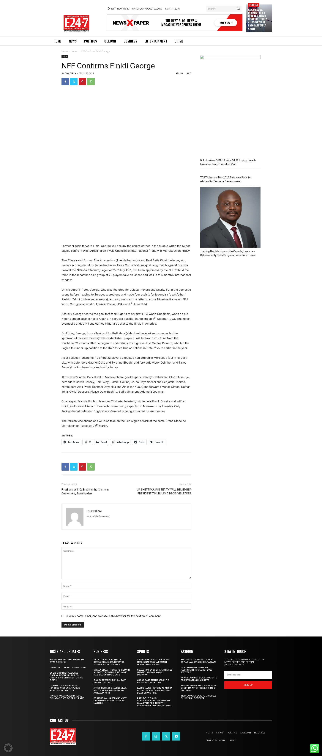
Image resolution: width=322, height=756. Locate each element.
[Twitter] (74, 81)
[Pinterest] (82, 81)
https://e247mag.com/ (98, 516)
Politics (253, 4)
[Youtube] (176, 736)
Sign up (248, 685)
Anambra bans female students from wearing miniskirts (199, 679)
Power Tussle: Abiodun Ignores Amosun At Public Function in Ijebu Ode (65, 688)
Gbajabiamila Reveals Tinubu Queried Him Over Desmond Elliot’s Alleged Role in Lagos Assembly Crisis (257, 19)
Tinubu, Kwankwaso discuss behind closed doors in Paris (67, 697)
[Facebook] (65, 81)
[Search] (238, 9)
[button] (8, 748)
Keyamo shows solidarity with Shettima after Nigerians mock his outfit (199, 688)
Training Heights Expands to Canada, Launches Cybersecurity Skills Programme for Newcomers (228, 253)
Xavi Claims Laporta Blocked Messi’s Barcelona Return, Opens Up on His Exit (153, 662)
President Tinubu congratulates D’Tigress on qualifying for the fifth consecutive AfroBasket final (154, 702)
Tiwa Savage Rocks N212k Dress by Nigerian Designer (198, 697)
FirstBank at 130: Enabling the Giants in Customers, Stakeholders (85, 491)
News (74, 51)
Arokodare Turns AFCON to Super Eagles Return (153, 681)
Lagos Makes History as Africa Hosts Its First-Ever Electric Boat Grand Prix (154, 690)
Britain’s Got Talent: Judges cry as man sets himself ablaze (198, 660)
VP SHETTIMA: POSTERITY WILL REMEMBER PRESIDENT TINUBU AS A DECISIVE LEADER (164, 491)
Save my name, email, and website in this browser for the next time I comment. (113, 615)
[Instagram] (156, 736)
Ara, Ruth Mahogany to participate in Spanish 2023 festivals (196, 670)
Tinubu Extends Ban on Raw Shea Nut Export (110, 681)
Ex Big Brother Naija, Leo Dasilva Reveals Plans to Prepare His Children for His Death (66, 676)
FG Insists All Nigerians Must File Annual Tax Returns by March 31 (110, 700)
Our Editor (70, 73)
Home (64, 51)
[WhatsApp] (91, 81)
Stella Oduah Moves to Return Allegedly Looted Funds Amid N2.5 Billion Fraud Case (112, 672)
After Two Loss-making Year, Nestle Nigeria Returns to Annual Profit (110, 690)
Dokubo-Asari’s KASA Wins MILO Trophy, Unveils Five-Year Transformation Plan (228, 162)
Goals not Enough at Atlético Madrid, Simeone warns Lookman (155, 672)
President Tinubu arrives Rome (68, 667)
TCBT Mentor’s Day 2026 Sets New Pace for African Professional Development (226, 179)
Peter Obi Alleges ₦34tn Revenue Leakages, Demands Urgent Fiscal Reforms (109, 662)
